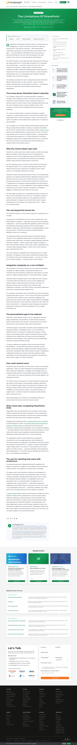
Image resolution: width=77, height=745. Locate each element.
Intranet (17, 38)
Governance (58, 722)
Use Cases (58, 698)
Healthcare (41, 691)
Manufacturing (41, 696)
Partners (7, 719)
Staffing (40, 706)
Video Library (41, 719)
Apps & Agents (25, 694)
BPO (40, 707)
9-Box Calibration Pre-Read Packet (16, 634)
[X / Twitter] (70, 739)
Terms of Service (17, 740)
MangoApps (34, 525)
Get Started (55, 678)
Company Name (45, 657)
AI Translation (58, 724)
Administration (25, 701)
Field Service (8, 698)
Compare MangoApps (60, 694)
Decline (64, 743)
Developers (25, 704)
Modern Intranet (9, 691)
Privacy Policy (8, 740)
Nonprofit (41, 704)
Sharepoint (11, 38)
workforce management (16, 532)
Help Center (41, 729)
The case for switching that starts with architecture (61, 58)
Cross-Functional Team (13, 610)
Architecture (58, 721)
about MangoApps (17, 538)
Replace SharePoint (23, 6)
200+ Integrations (26, 696)
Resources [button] (50, 2)
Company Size (58, 657)
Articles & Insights (14, 6)
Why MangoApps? (59, 691)
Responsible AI (29, 740)
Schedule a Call (25, 724)
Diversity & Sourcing (45, 740)
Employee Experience (26, 38)
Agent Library (58, 716)
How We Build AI (59, 719)
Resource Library (42, 716)
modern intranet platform (14, 493)
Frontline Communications (11, 694)
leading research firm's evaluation (38, 421)
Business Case (58, 696)
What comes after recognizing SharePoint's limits (59, 55)
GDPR (23, 740)
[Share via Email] (16, 518)
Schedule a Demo (60, 115)
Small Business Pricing (27, 717)
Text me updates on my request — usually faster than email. (55, 668)
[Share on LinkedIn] (10, 518)
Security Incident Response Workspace (17, 620)
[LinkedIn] (65, 739)
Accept (68, 743)
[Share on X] (12, 518)
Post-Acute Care (42, 694)
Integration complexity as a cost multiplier (59, 47)
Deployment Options (26, 693)
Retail (40, 698)
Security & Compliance (27, 698)
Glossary (41, 727)
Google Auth (37, 740)
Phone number (46, 662)
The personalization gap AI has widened (59, 50)
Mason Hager (28, 27)
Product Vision (9, 716)
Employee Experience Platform (15, 597)
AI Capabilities (58, 717)
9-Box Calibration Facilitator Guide (16, 629)
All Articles (61, 120)
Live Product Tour (59, 693)
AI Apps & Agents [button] (42, 2)
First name (43, 647)
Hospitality (41, 701)
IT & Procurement (9, 701)
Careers (7, 722)
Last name (58, 647)
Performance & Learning (10, 706)
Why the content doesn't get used (60, 42)
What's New (41, 722)
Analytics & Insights (26, 699)
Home (7, 6)
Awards (7, 717)
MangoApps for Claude (60, 729)
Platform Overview (26, 691)
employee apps (44, 130)
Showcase (41, 721)
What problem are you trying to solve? (50, 670)
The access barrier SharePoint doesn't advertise (61, 39)
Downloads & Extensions (27, 706)
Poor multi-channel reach (58, 52)
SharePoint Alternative (60, 699)
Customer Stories (42, 717)
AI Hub (57, 714)
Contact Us (8, 721)
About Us (8, 714)
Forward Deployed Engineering (28, 721)
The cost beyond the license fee (59, 44)
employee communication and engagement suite (34, 527)
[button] (69, 2)
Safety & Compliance (10, 699)
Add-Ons (24, 722)
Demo (63, 2)
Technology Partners (10, 724)
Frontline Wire (41, 724)
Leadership (10, 601)
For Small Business (26, 716)
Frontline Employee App (10, 693)
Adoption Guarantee (59, 701)
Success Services (26, 719)
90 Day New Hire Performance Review (16, 625)
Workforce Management (10, 696)
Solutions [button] (34, 2)
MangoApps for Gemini (60, 732)
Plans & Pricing (25, 714)
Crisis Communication (13, 606)
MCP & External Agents (60, 727)
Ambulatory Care (42, 693)
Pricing (56, 2)
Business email (44, 652)
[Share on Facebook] (14, 518)
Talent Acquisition (9, 704)
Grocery (40, 699)
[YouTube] (67, 739)
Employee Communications (38, 38)
